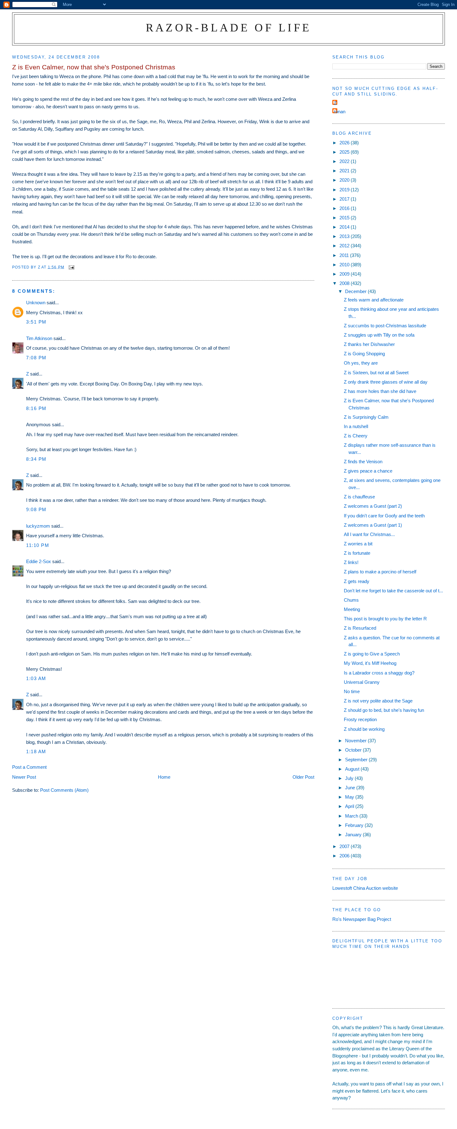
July (350, 778)
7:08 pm (36, 357)
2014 (345, 227)
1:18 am (36, 751)
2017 (345, 199)
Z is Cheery (355, 435)
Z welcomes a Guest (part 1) (373, 525)
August (353, 769)
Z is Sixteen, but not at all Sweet (376, 372)
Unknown (35, 302)
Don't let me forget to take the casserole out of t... (393, 590)
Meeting (352, 609)
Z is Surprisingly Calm (366, 417)
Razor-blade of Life (229, 27)
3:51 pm (36, 321)
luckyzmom (38, 526)
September (357, 759)
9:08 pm (36, 509)
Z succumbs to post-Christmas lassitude (385, 325)
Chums (351, 600)
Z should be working (364, 729)
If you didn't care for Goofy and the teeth (384, 515)
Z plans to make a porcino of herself (380, 571)
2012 (345, 245)
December (356, 291)
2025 (345, 152)
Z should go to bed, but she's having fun (384, 710)
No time (352, 691)
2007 (345, 846)
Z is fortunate (357, 553)
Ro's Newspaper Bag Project (361, 919)
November (356, 740)
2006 (345, 855)
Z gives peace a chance (368, 471)
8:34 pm (36, 459)
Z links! (351, 562)
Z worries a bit (358, 543)
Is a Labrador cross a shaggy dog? (379, 672)
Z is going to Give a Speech (372, 653)
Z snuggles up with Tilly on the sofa (379, 335)
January (354, 834)
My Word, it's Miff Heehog (370, 663)
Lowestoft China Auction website (365, 888)
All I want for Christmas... (369, 534)
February (355, 825)
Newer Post (24, 777)
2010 (345, 264)
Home (164, 777)
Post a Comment (29, 767)
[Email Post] (71, 267)
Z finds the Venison (363, 461)
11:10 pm (37, 545)
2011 (344, 255)
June (350, 787)
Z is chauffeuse (359, 496)
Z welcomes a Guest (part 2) (373, 506)
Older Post (303, 777)
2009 (345, 274)
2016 (345, 208)
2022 (345, 161)
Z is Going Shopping (364, 353)
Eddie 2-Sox (38, 561)
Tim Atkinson (39, 338)
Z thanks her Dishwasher (369, 344)
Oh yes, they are (361, 363)
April (350, 806)
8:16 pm (36, 408)
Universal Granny (362, 682)
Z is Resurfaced (360, 628)
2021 (345, 170)
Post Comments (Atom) (64, 790)
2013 (345, 236)
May (350, 797)
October (354, 750)
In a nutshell (356, 426)
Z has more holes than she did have (380, 391)
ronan (339, 111)
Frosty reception (360, 719)
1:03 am (36, 678)
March (352, 816)
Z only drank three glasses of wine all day (385, 382)
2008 (345, 283)
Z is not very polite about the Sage (378, 700)
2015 (345, 217)
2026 (345, 142)
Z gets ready (356, 581)
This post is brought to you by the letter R (385, 618)
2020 (345, 180)
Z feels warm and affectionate (374, 299)
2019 (345, 189)
